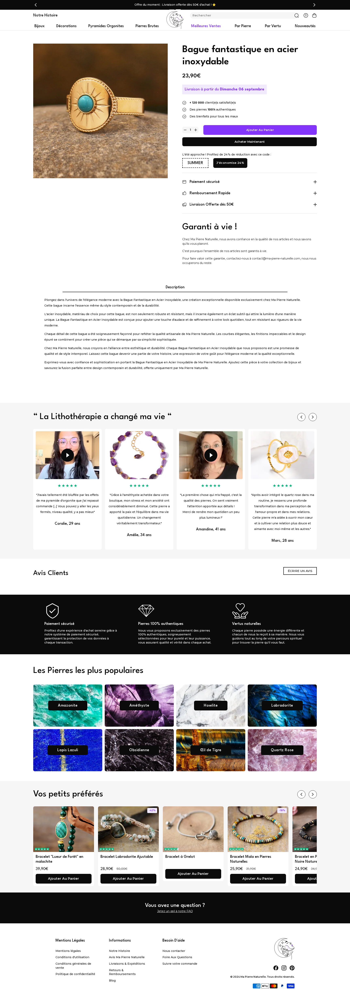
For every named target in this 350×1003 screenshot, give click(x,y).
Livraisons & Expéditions (127, 963)
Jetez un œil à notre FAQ (175, 911)
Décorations (66, 26)
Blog (112, 980)
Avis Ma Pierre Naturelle (127, 957)
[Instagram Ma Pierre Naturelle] (284, 967)
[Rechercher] (296, 15)
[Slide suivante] (314, 4)
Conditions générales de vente (73, 966)
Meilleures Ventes (206, 26)
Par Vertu (273, 26)
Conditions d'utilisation (72, 957)
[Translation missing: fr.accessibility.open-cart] (314, 15)
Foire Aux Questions (177, 957)
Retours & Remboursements (122, 972)
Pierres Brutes (147, 26)
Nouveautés (305, 26)
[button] (42, 849)
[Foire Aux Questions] (305, 15)
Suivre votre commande (179, 963)
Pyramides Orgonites (106, 26)
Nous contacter (173, 951)
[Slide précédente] (35, 4)
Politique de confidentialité (75, 974)
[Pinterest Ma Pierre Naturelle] (292, 967)
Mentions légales (68, 951)
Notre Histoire (119, 951)
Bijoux (39, 26)
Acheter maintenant (250, 142)
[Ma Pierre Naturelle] (175, 20)
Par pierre (243, 26)
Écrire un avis (300, 571)
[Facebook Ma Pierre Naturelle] (275, 967)
